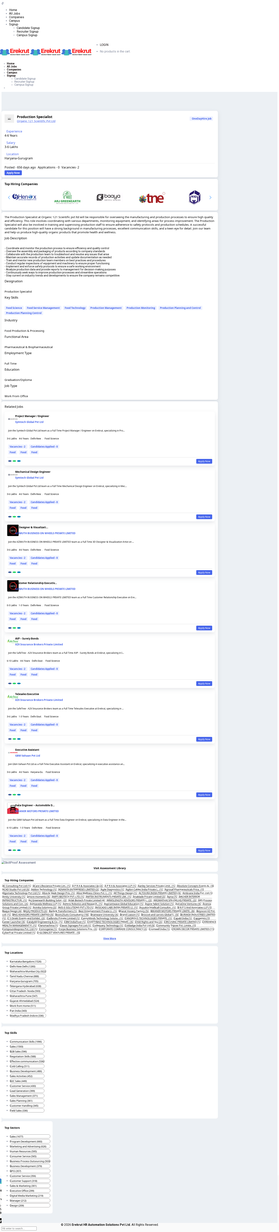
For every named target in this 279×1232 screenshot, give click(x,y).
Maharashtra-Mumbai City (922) (28, 971)
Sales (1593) (16, 1046)
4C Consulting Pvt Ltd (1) (16, 886)
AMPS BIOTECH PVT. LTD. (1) (68, 896)
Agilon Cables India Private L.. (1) (144, 889)
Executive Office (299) (22, 1190)
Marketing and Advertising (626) (28, 1146)
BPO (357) (15, 1171)
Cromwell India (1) (159, 929)
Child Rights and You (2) (148, 922)
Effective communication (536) (27, 1061)
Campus (14, 21)
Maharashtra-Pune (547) (23, 996)
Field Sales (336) (19, 1110)
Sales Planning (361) (21, 1100)
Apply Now (13, 173)
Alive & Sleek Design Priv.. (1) (58, 893)
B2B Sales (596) (18, 1051)
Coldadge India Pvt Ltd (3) (140, 925)
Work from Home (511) (23, 1005)
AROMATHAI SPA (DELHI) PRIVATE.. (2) (175, 900)
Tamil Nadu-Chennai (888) (24, 976)
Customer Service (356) (23, 1176)
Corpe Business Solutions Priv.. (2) (78, 929)
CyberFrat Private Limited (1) (18, 932)
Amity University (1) (13, 896)
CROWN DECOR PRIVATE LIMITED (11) (193, 929)
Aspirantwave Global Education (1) (123, 904)
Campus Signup (27, 35)
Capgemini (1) (201, 918)
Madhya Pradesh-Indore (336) (27, 1015)
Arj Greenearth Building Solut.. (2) (48, 900)
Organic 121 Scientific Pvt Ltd (36, 121)
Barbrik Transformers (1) (63, 911)
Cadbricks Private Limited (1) (63, 918)
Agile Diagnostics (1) (112, 889)
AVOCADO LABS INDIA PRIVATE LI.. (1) (116, 907)
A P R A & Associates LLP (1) (120, 886)
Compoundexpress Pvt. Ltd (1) (19, 929)
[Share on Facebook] (10, 461)
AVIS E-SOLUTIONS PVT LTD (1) (75, 907)
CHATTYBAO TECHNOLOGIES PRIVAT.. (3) (110, 922)
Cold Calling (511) (19, 1066)
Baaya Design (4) (12, 911)
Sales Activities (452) (21, 1076)
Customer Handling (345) (24, 1105)
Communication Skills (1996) (26, 1041)
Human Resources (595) (23, 1151)
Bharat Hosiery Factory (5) (134, 911)
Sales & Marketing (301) (23, 1185)
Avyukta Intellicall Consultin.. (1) (158, 907)
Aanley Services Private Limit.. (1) (156, 886)
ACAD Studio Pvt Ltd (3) (15, 889)
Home (13, 10)
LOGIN (104, 45)
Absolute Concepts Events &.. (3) (195, 886)
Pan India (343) (18, 1010)
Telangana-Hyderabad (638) (25, 986)
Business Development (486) (26, 1071)
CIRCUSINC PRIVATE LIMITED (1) (182, 922)
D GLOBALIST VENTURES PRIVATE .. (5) (58, 932)
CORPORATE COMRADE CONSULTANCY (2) (123, 929)
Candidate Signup (28, 28)
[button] (210, 197)
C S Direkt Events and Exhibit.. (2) (26, 918)
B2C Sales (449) (18, 1081)
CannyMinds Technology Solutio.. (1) (102, 918)
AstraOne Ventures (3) (188, 904)
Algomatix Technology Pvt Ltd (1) (21, 893)
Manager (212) (18, 1200)
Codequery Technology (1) (108, 925)
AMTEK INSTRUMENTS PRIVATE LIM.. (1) (108, 896)
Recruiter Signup (28, 31)
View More (109, 938)
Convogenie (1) (48, 929)
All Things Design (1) (125, 893)
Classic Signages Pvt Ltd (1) (75, 925)
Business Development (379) (26, 1166)
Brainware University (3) (104, 914)
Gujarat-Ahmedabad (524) (24, 1001)
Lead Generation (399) (22, 1091)
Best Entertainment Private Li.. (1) (98, 911)
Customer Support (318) (23, 1181)
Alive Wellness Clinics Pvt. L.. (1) (94, 893)
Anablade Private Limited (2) (149, 896)
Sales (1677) (16, 1136)
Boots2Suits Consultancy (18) (72, 914)
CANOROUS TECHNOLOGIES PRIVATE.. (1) (148, 918)
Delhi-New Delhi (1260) (22, 966)
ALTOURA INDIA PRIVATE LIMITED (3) (160, 893)
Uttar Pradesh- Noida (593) (25, 991)
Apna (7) (172, 896)
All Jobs (14, 13)
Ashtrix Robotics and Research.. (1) (82, 904)
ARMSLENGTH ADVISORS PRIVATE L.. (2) (129, 900)
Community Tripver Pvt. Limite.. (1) (176, 925)
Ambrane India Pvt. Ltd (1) (197, 893)
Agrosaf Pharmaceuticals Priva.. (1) (184, 889)
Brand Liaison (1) (130, 914)
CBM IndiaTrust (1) (75, 922)
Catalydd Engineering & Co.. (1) (44, 922)
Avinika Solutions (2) (44, 907)
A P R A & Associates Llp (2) (87, 886)
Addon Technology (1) (44, 889)
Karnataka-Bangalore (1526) (25, 961)
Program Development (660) (26, 1141)
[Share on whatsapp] (14, 461)
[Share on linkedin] (19, 461)
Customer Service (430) (23, 1086)
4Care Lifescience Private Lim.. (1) (51, 886)
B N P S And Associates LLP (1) (194, 907)
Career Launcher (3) (13, 922)
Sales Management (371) (24, 1095)
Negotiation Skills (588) (23, 1056)
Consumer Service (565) (23, 1156)
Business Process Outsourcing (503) (30, 1161)
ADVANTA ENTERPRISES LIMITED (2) (78, 889)
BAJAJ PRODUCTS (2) (35, 911)
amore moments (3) (38, 896)
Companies (16, 17)
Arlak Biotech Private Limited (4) (87, 900)
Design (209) (17, 1205)
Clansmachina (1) (48, 925)
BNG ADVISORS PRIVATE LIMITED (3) (33, 914)
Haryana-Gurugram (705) (24, 981)
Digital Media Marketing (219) (26, 1195)
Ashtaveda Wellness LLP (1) (45, 904)
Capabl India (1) (183, 918)
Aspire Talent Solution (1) (159, 904)
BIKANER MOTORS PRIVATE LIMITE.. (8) (173, 911)
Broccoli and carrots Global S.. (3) (160, 914)
